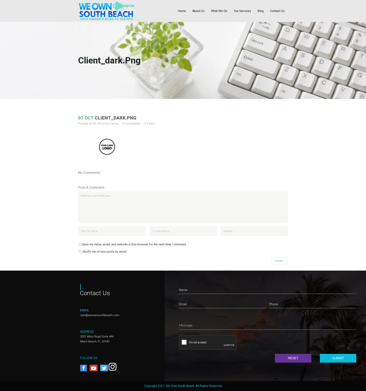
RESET (293, 358)
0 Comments (131, 123)
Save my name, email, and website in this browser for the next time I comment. (134, 244)
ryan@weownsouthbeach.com (99, 315)
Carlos (114, 123)
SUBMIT (338, 358)
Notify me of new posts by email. (105, 251)
